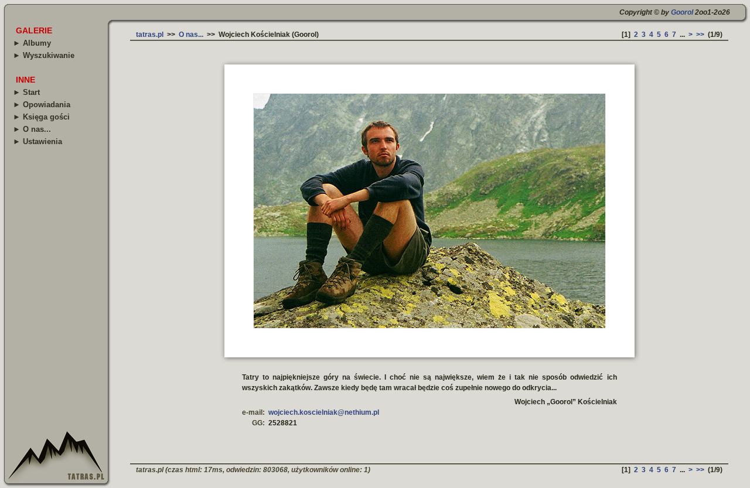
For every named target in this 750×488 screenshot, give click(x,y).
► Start (26, 92)
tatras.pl (149, 34)
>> (700, 34)
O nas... (191, 34)
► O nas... (32, 129)
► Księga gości (41, 116)
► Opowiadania (41, 104)
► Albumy (32, 43)
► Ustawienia (37, 141)
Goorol (682, 12)
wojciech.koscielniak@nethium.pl (323, 412)
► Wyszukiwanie (43, 55)
